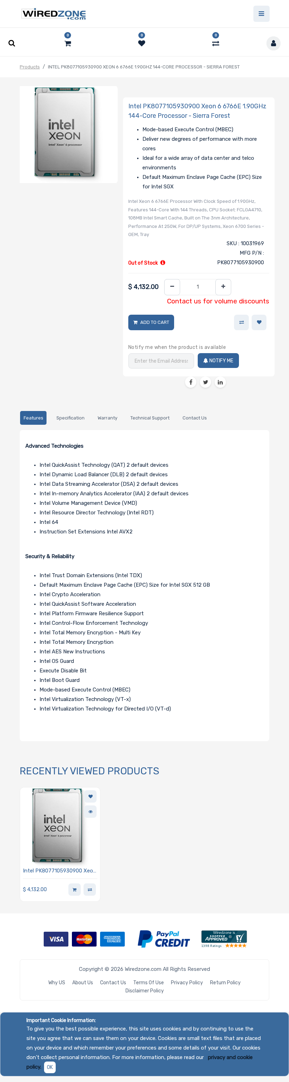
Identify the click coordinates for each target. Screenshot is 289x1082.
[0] (67, 43)
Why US (56, 983)
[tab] (33, 418)
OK (50, 1067)
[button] (259, 322)
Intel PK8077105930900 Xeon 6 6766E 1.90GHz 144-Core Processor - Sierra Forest (59, 871)
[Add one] (223, 287)
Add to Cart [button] (154, 322)
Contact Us (113, 983)
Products (30, 66)
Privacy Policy (187, 983)
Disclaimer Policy (144, 991)
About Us (82, 983)
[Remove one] (172, 287)
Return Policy (225, 983)
